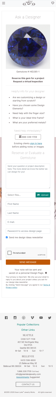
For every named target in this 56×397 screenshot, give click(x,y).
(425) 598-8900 (28, 360)
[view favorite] (52, 3)
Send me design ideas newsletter (26, 237)
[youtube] (41, 318)
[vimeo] (32, 318)
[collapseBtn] (4, 3)
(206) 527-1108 (28, 339)
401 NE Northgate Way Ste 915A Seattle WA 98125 (28, 345)
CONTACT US (28, 384)
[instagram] (15, 318)
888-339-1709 (29, 137)
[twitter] (49, 318)
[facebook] (6, 318)
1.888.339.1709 (24, 371)
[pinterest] (23, 318)
